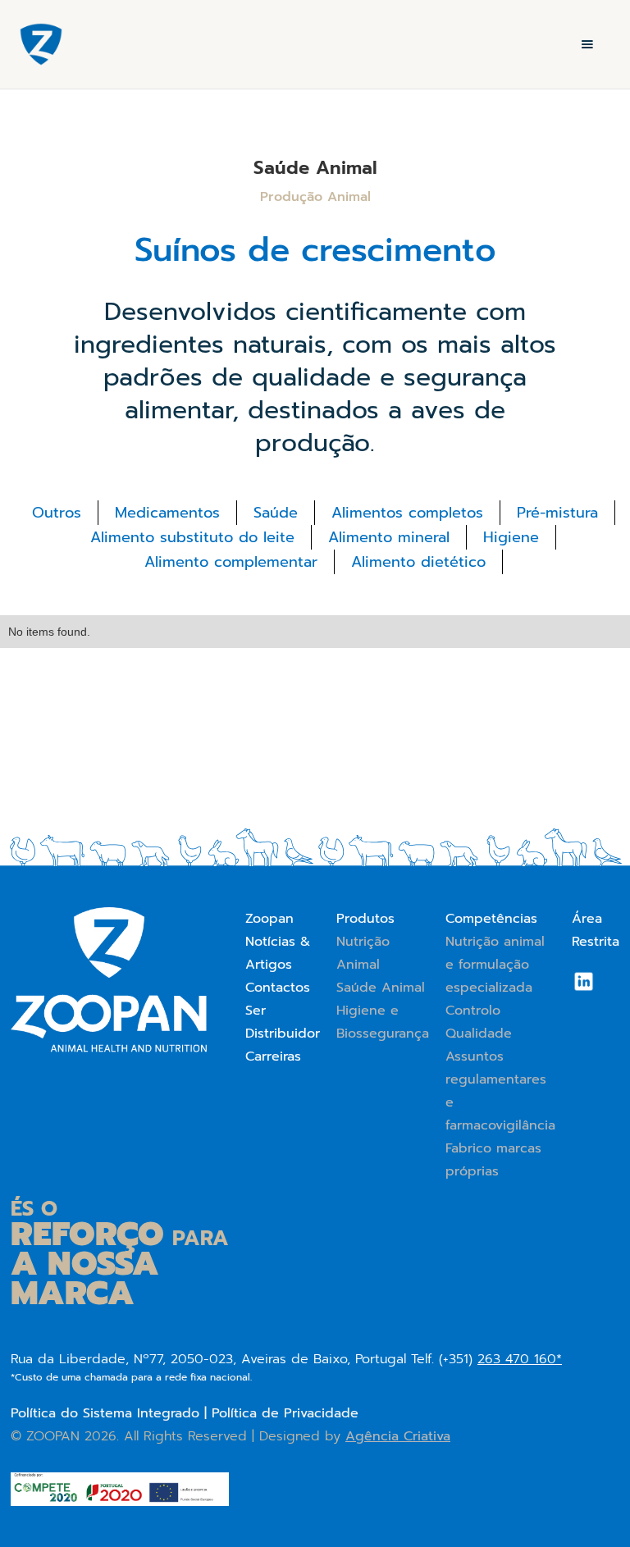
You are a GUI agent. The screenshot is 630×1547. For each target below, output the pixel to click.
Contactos (277, 987)
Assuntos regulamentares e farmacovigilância (500, 1091)
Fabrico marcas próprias (493, 1160)
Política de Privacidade (285, 1413)
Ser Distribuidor (282, 1022)
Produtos (365, 919)
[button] (587, 44)
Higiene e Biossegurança (382, 1022)
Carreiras (273, 1056)
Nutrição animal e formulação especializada (495, 964)
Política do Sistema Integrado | (111, 1413)
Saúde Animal (380, 987)
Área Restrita (595, 930)
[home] (41, 44)
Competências (491, 919)
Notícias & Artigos (277, 953)
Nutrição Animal (363, 953)
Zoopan (269, 919)
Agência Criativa (397, 1436)
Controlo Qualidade (478, 1022)
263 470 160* (519, 1359)
